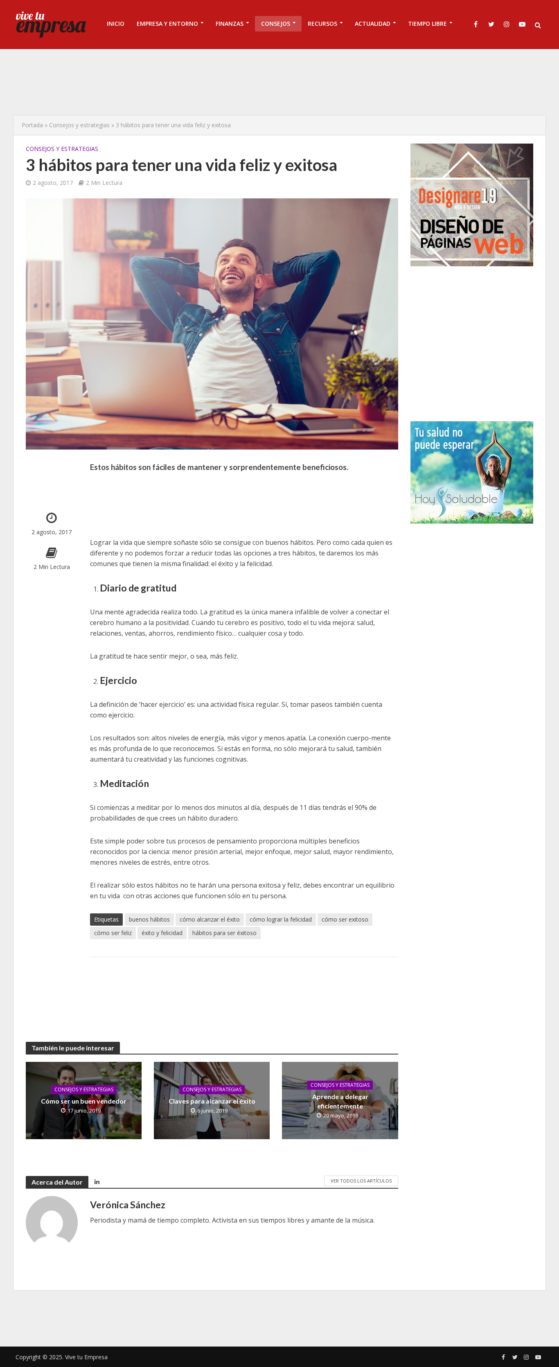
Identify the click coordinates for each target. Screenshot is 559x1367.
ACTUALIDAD (372, 23)
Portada (32, 125)
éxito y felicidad (162, 933)
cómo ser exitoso (345, 919)
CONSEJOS (275, 23)
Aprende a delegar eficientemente (340, 1101)
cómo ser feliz (113, 933)
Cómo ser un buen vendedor (83, 1101)
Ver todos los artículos (361, 1181)
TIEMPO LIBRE (427, 23)
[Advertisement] (279, 81)
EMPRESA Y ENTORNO (167, 23)
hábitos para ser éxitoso (224, 933)
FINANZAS (229, 23)
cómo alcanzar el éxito (210, 919)
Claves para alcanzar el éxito (212, 1101)
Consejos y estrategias (79, 125)
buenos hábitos (149, 919)
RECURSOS (322, 23)
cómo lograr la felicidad (281, 919)
